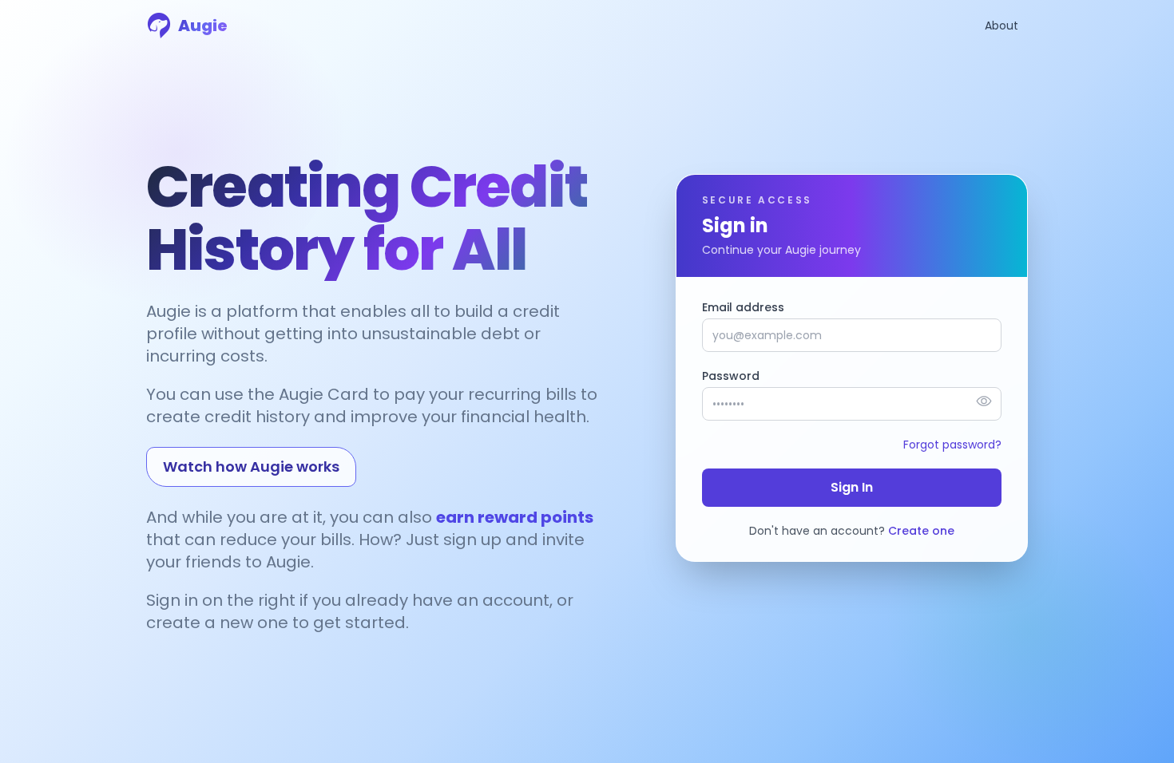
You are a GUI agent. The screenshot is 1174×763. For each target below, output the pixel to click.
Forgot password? (952, 445)
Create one (921, 531)
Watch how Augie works (251, 466)
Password (731, 376)
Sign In (852, 487)
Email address (743, 307)
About (1001, 26)
